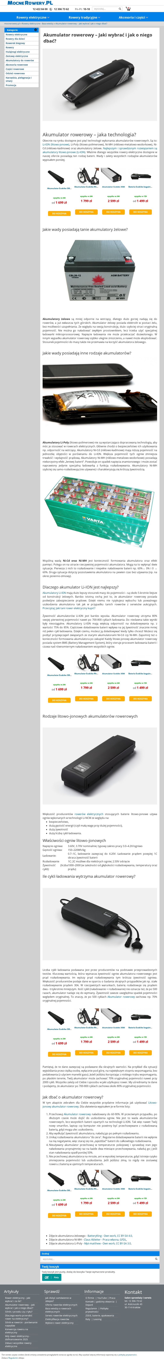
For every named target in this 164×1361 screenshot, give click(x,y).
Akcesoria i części (132, 17)
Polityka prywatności (97, 1310)
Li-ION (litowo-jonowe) (56, 144)
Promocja (11, 85)
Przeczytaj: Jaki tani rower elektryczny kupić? (69, 608)
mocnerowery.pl (12, 23)
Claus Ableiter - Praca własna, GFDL (105, 1239)
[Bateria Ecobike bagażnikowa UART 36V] (140, 176)
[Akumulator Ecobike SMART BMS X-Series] (56, 177)
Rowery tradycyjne (83, 17)
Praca (112, 1297)
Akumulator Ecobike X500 (113, 187)
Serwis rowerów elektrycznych (61, 1315)
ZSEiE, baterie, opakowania (100, 1315)
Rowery (10, 47)
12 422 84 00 (40, 9)
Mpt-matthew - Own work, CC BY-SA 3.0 (107, 1243)
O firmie (90, 1297)
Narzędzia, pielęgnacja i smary (19, 79)
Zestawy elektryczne (17, 56)
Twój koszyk (50, 1267)
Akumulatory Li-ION (54, 593)
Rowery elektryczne (31, 17)
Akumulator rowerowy (121, 997)
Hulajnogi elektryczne (18, 51)
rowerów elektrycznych (89, 814)
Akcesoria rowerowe (17, 64)
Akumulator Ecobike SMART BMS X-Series (66, 188)
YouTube (102, 1297)
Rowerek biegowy (15, 43)
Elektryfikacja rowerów (57, 1319)
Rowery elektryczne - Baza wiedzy (37, 23)
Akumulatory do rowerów (20, 60)
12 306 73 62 (61, 9)
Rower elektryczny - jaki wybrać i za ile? (17, 1299)
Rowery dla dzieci (15, 38)
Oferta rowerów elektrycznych (61, 1304)
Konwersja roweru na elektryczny (16, 1331)
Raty (88, 1319)
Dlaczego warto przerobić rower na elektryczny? (18, 1317)
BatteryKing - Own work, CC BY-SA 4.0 (110, 1236)
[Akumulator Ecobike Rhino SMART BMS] (86, 176)
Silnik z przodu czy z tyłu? (18, 1311)
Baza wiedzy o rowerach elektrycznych (58, 1310)
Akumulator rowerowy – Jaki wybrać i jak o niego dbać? (81, 23)
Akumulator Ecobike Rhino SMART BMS (92, 186)
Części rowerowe (15, 69)
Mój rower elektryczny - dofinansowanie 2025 (17, 1338)
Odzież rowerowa (15, 73)
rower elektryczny (64, 1322)
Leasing (97, 1319)
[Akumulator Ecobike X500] (113, 176)
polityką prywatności (128, 1354)
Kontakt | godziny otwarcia (100, 1301)
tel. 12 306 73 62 (133, 1300)
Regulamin (91, 1308)
